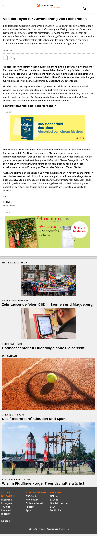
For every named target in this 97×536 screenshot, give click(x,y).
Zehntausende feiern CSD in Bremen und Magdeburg (47, 304)
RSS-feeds (31, 496)
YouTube (5, 506)
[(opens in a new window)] (47, 128)
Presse (42, 529)
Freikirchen (56, 510)
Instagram (7, 503)
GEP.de (54, 496)
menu (3, 5)
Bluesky (5, 514)
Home (5, 57)
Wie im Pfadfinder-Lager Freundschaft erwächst (43, 483)
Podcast (30, 506)
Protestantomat (34, 503)
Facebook (6, 499)
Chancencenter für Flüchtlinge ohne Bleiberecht (43, 348)
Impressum (64, 529)
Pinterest (6, 510)
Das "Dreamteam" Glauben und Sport (34, 419)
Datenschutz (52, 529)
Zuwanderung (9, 205)
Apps (28, 510)
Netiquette (32, 529)
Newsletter (32, 499)
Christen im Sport (13, 415)
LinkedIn (5, 521)
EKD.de (54, 499)
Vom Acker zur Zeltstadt (17, 479)
